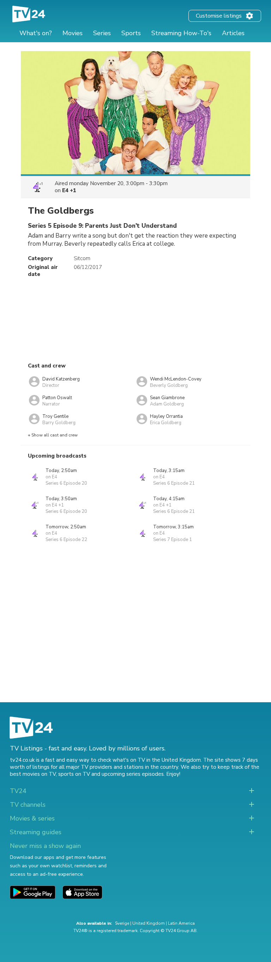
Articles (233, 33)
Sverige (122, 923)
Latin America (181, 923)
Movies (72, 33)
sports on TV (74, 774)
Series (102, 33)
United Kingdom (148, 923)
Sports (131, 33)
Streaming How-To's (181, 33)
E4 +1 (69, 190)
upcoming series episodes (133, 774)
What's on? (35, 33)
